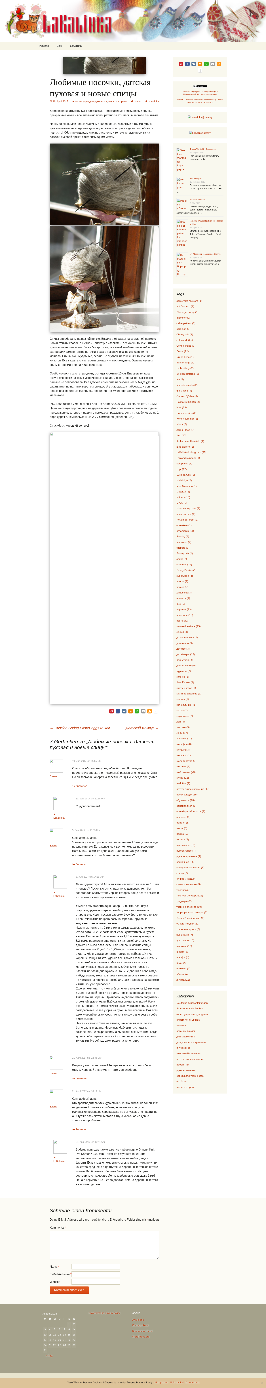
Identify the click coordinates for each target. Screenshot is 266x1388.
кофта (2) (182, 710)
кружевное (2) (184, 716)
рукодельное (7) (186, 850)
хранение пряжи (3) (188, 929)
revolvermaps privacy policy (104, 1312)
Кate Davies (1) (185, 682)
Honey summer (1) (187, 418)
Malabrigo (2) (184, 480)
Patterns (44, 45)
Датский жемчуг (142, 728)
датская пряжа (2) (187, 637)
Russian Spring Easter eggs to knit (80, 728)
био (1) (180, 603)
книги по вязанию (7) (188, 693)
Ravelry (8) (182, 536)
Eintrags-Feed (140, 1325)
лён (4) (180, 721)
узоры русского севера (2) (191, 912)
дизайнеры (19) (185, 654)
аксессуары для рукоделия (91, 101)
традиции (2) (184, 901)
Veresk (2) (182, 586)
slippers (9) (182, 547)
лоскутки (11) (184, 738)
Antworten (81, 785)
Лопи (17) (182, 732)
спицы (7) (182, 873)
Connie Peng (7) (185, 345)
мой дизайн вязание (188, 1053)
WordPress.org (140, 1336)
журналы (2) (183, 671)
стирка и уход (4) (186, 878)
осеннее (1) (183, 817)
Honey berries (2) (186, 413)
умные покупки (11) (187, 923)
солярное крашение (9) (190, 867)
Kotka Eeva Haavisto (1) (190, 441)
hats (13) (181, 407)
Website (55, 1281)
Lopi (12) (181, 469)
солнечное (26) (185, 861)
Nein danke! (177, 1382)
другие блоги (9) (186, 665)
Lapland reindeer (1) (188, 457)
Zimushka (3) (184, 592)
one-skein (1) (184, 525)
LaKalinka (76, 45)
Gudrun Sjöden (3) (187, 396)
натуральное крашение (190, 1059)
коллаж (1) (182, 699)
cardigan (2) (183, 328)
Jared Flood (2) (185, 429)
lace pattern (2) (185, 446)
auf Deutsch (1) (185, 306)
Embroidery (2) (185, 368)
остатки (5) (182, 822)
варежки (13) (184, 609)
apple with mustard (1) (189, 300)
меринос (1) (183, 755)
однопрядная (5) (186, 805)
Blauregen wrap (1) (187, 312)
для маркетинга (185, 1036)
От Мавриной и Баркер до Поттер (205, 253)
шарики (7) (182, 951)
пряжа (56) (182, 833)
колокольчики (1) (186, 704)
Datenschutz (192, 1382)
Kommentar (58, 1227)
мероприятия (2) (186, 760)
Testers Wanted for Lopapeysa (203, 149)
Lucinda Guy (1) (185, 474)
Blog (59, 45)
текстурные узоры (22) (189, 895)
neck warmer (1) (185, 514)
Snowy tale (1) (184, 553)
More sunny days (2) (188, 508)
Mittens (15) (183, 497)
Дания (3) (182, 631)
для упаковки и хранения (191, 1042)
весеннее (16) (184, 615)
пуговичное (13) (185, 845)
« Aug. (49, 1355)
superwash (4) (184, 575)
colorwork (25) (184, 340)
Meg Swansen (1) (186, 486)
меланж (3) (183, 749)
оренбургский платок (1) (190, 811)
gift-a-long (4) (184, 390)
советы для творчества (190, 1075)
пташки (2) (182, 839)
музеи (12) (182, 777)
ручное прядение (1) (188, 856)
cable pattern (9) (185, 323)
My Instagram (196, 178)
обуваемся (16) (185, 800)
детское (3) (183, 648)
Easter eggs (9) (185, 362)
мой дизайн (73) (186, 772)
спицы (137, 101)
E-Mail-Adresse (60, 1274)
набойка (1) (183, 783)
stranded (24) (184, 564)
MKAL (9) (181, 502)
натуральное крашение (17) (193, 788)
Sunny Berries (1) (186, 570)
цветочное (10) (185, 940)
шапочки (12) (184, 946)
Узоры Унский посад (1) (190, 918)
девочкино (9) (184, 643)
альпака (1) (183, 598)
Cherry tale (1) (184, 334)
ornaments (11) (185, 530)
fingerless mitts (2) (187, 385)
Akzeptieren (161, 1382)
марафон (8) (184, 744)
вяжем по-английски (188, 1019)
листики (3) (183, 727)
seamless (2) (183, 542)
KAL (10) (181, 435)
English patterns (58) (188, 373)
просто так (182, 1064)
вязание (181, 1025)
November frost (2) (187, 519)
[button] (111, 711)
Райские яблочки (197, 199)
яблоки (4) (182, 974)
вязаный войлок (185, 1030)
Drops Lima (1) (185, 356)
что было (181, 1081)
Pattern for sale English (189, 1008)
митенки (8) (183, 766)
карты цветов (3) (186, 687)
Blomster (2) (183, 317)
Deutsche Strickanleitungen (192, 1002)
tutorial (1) (182, 581)
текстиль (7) (183, 889)
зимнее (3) (182, 676)
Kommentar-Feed (142, 1331)
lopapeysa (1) (184, 463)
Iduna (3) (181, 424)
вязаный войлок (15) (188, 626)
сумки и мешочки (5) (188, 884)
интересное (183, 1047)
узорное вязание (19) (189, 906)
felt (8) (180, 379)
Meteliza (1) (183, 491)
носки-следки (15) (187, 794)
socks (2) (181, 558)
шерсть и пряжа (117, 101)
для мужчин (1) (185, 659)
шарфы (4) (182, 957)
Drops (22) (182, 351)
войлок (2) (182, 620)
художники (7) (184, 934)
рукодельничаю (185, 1070)
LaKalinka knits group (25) (191, 452)
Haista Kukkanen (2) (188, 401)
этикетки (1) (183, 968)
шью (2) (181, 962)
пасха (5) (181, 828)
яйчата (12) (183, 979)
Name (54, 1266)
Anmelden (138, 1319)
